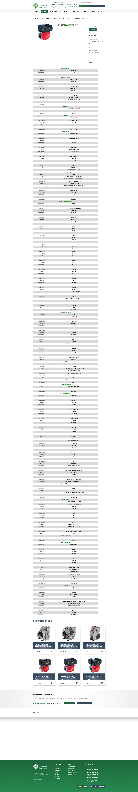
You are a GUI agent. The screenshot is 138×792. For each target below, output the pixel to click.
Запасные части (64, 11)
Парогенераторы (71, 770)
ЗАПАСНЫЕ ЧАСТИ (59, 768)
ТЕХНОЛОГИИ (58, 770)
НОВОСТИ (57, 776)
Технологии (75, 11)
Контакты (100, 11)
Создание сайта (37, 779)
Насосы (69, 764)
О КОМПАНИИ (58, 764)
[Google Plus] (93, 62)
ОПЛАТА (56, 772)
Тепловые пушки (71, 766)
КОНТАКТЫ (57, 778)
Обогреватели (71, 768)
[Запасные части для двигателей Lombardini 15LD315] (44, 32)
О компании (53, 11)
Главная (37, 11)
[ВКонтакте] (90, 62)
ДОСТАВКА (57, 774)
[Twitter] (91, 62)
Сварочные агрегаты (72, 774)
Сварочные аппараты (72, 772)
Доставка (92, 11)
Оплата (84, 11)
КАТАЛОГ (57, 766)
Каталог (44, 11)
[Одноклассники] (37, 712)
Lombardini (92, 35)
